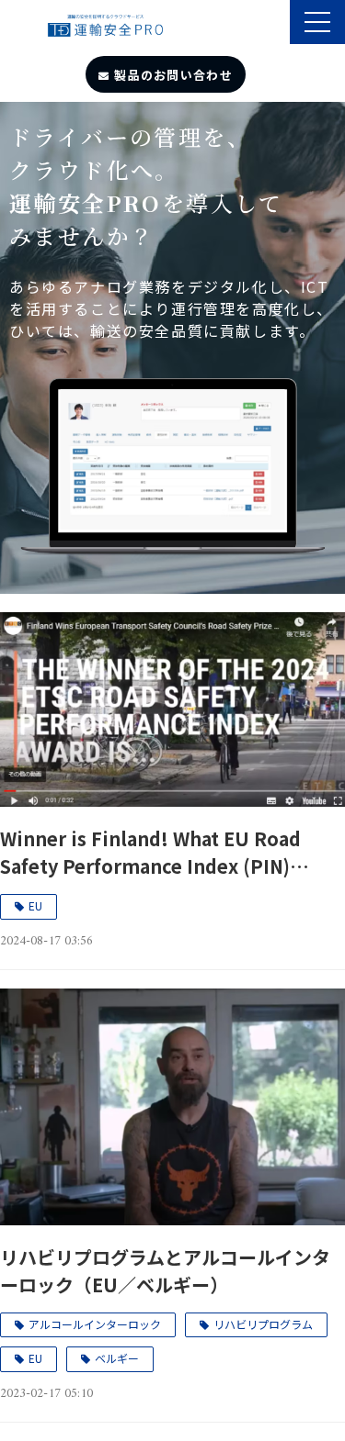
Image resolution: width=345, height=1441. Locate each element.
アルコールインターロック (95, 1324)
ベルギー (117, 1358)
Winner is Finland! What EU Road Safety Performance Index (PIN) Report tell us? (150, 852)
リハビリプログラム (263, 1324)
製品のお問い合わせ (173, 75)
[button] (317, 22)
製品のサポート (274, 23)
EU (35, 905)
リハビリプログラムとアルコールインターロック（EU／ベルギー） (165, 1271)
